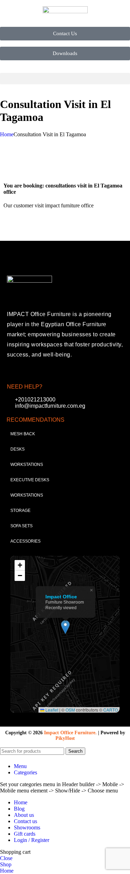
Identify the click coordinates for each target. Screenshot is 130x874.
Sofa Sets (21, 525)
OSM (70, 710)
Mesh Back (22, 433)
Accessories (25, 541)
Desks (17, 449)
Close (6, 858)
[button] (65, 78)
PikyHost (65, 738)
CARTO (110, 710)
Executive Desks (29, 479)
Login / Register (31, 840)
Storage (20, 510)
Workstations (26, 464)
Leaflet (51, 710)
